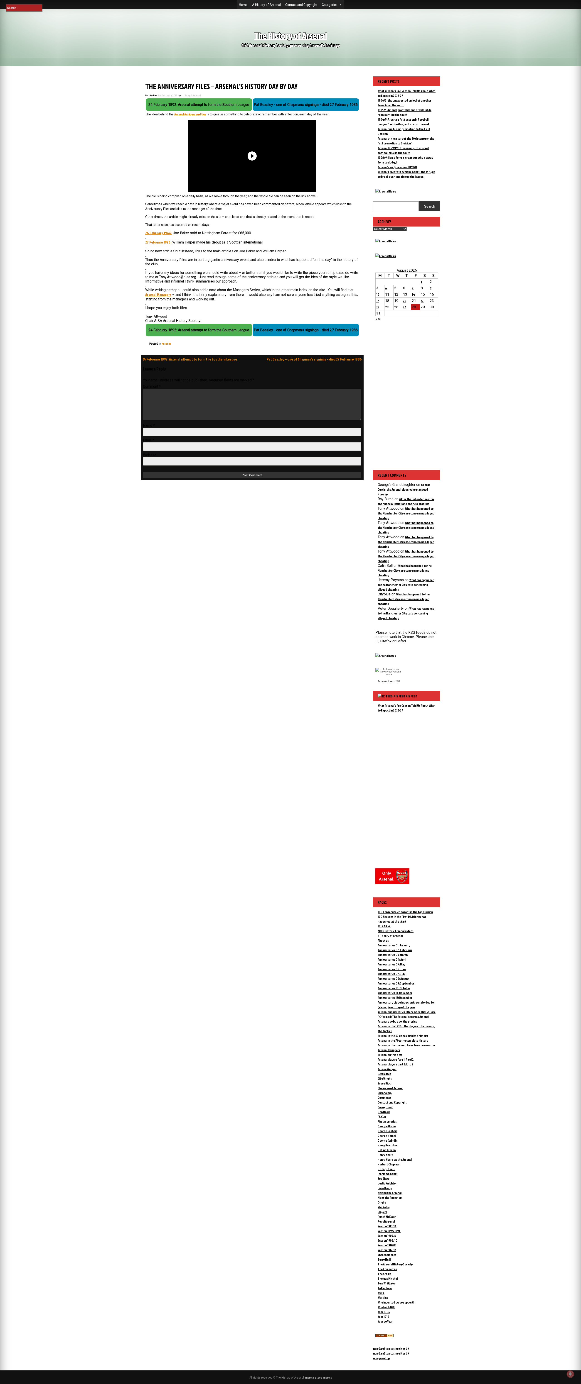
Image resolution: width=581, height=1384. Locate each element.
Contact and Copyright (301, 5)
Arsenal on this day (390, 1055)
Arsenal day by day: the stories (397, 1021)
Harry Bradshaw (388, 1145)
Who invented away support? (396, 1302)
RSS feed (411, 696)
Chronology (385, 1093)
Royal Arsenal (386, 1221)
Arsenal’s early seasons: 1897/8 (397, 167)
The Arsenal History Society (395, 1264)
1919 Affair (384, 926)
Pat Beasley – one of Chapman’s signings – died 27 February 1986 (314, 359)
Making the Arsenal (389, 1193)
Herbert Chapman (389, 1164)
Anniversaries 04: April (392, 959)
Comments (384, 1097)
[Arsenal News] (385, 191)
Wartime (383, 1297)
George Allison (387, 1126)
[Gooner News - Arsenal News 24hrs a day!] (385, 256)
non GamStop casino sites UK (391, 1348)
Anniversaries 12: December (395, 997)
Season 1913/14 (387, 1226)
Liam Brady (385, 1188)
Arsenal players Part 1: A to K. (396, 1059)
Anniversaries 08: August (393, 978)
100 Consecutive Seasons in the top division (405, 912)
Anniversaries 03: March (393, 955)
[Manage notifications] (570, 1374)
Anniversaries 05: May (391, 964)
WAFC (381, 1293)
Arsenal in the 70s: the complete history (403, 1040)
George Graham (387, 1131)
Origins (382, 1202)
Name (149, 425)
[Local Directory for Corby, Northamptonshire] (384, 1336)
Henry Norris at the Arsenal (395, 1159)
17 (377, 301)
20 (404, 301)
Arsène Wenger (387, 1069)
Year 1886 (384, 1312)
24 (377, 307)
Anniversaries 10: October (394, 988)
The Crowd (384, 1274)
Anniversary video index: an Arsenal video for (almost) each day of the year (406, 1004)
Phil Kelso (383, 1207)
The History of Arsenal (290, 35)
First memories (387, 1121)
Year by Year (385, 1321)
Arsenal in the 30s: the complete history (403, 1035)
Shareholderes (387, 1254)
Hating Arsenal (387, 1150)
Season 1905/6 (387, 1235)
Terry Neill (384, 1259)
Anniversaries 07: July (391, 974)
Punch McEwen (387, 1216)
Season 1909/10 (387, 1240)
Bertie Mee (384, 1074)
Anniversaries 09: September (396, 983)
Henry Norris (386, 1155)
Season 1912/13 (387, 1250)
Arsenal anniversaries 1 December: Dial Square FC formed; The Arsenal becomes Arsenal (407, 1014)
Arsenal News (386, 681)
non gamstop (381, 1358)
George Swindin (387, 1140)
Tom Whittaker (387, 1283)
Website (149, 455)
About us (383, 940)
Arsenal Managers (158, 294)
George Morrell (387, 1135)
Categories (329, 5)
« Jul (378, 319)
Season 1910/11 (387, 1245)
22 (422, 301)
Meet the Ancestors (390, 1197)
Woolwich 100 (386, 1307)
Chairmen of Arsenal (390, 1088)
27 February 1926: (158, 242)
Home (243, 5)
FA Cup (382, 1116)
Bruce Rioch (385, 1083)
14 (413, 294)
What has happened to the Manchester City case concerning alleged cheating (406, 513)
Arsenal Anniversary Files (190, 114)
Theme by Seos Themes (318, 1377)
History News (386, 1169)
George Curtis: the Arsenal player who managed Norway (404, 489)
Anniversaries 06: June (392, 969)
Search (429, 206)
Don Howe (384, 1112)
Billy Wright (385, 1078)
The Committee (387, 1269)
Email (148, 440)
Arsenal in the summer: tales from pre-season (406, 1045)
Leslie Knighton (387, 1183)
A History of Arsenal (266, 5)
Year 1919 (383, 1316)
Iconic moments (388, 1174)
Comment (152, 386)
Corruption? (385, 1107)
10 (377, 294)
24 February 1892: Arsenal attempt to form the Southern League (190, 359)
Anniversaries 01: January (394, 945)
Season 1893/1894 (389, 1231)
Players (382, 1212)
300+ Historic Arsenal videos (396, 931)
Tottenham (385, 1288)
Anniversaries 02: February (395, 950)
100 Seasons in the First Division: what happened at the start (402, 918)
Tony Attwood (193, 95)
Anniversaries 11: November (395, 993)
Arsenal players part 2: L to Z (395, 1064)
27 (404, 307)
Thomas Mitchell (388, 1278)
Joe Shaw (383, 1178)
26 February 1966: (158, 232)
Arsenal (166, 344)
